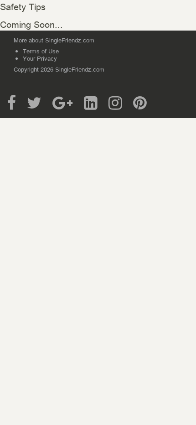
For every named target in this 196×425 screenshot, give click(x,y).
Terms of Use (41, 51)
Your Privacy (40, 58)
